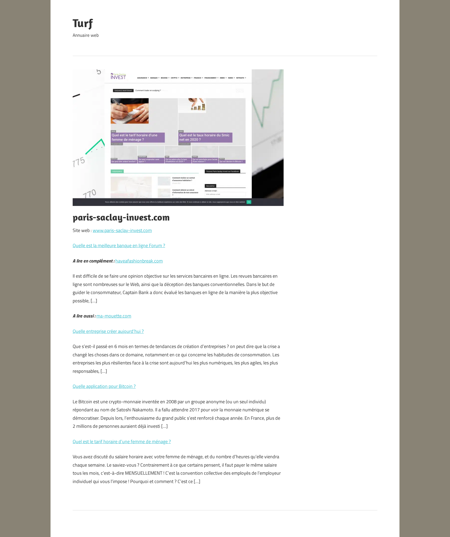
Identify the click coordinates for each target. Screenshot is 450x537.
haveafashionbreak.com (139, 260)
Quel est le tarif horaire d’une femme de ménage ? (122, 441)
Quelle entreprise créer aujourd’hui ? (108, 331)
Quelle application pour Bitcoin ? (104, 386)
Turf (83, 23)
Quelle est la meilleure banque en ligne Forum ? (119, 245)
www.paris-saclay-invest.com (122, 230)
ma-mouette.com (113, 315)
